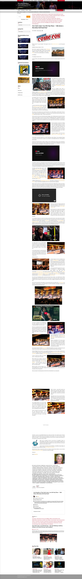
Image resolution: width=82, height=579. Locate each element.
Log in (19, 88)
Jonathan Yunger (54, 18)
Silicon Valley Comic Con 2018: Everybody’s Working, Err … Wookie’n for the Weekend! (59, 571)
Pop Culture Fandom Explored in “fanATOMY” (37, 557)
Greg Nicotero (60, 467)
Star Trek (60, 522)
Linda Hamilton (48, 19)
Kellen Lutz (53, 352)
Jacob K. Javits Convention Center (37, 18)
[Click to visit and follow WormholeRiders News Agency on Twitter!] (23, 57)
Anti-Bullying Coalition (48, 518)
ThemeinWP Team (28, 575)
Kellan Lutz (58, 18)
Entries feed (19, 90)
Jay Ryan (37, 176)
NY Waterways (48, 49)
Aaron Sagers (34, 518)
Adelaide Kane (39, 14)
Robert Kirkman (39, 472)
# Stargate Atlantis (45, 0)
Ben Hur (62, 14)
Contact (19, 10)
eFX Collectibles (57, 85)
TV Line (33, 482)
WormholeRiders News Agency (49, 447)
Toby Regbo (52, 22)
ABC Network (34, 14)
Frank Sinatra (62, 15)
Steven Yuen (40, 272)
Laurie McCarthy (46, 135)
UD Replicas (63, 85)
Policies (30, 10)
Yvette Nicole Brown (35, 23)
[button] (56, 10)
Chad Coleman (38, 15)
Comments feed (20, 92)
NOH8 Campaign (43, 522)
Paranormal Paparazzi (49, 522)
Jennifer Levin (45, 18)
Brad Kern (33, 15)
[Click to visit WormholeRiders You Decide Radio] (24, 40)
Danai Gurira (47, 15)
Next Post (34, 516)
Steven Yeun (42, 22)
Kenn (36, 496)
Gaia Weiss (61, 352)
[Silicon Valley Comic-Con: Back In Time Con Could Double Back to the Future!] (37, 564)
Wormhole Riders (42, 482)
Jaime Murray (46, 521)
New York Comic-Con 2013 (48, 471)
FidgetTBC (35, 454)
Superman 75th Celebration (38, 106)
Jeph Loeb (49, 18)
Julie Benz (55, 521)
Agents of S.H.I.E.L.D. (44, 14)
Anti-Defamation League (56, 518)
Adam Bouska (39, 518)
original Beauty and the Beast (45, 180)
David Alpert (51, 15)
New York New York (35, 480)
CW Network (42, 15)
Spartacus (33, 362)
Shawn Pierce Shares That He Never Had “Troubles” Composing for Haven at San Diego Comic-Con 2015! (59, 558)
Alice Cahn (43, 518)
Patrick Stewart (56, 522)
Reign (33, 114)
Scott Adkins (34, 353)
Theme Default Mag (19, 575)
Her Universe (42, 521)
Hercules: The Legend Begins (42, 477)
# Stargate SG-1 (40, 0)
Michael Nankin (59, 521)
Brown (41, 475)
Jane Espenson (51, 521)
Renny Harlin (34, 472)
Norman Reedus (55, 272)
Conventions (23, 10)
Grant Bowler (37, 521)
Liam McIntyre (43, 19)
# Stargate (35, 0)
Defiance (33, 521)
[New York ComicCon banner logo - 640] (48, 37)
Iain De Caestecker (60, 220)
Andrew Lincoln (50, 14)
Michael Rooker (61, 282)
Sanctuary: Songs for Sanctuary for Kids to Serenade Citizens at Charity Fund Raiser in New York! (48, 571)
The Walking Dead (47, 22)
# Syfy (32, 0)
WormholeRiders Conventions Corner (24, 4)
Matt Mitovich (47, 479)
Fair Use (27, 10)
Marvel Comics (54, 19)
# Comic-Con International (27, 0)
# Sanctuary (50, 0)
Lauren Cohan (39, 19)
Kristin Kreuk (34, 19)
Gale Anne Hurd (55, 467)
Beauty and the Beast (57, 14)
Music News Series (59, 19)
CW (48, 475)
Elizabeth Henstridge (56, 15)
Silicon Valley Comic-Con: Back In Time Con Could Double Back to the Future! (37, 571)
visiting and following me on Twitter (37, 450)
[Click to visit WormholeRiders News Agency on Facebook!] (23, 51)
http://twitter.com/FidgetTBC (40, 487)
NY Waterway (47, 480)
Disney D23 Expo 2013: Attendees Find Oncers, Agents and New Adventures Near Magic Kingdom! (48, 558)
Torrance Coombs (57, 22)
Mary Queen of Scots (41, 479)
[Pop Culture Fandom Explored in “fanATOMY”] (37, 551)
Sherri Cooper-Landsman (36, 22)
